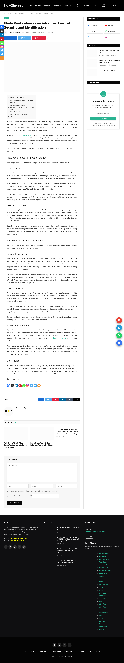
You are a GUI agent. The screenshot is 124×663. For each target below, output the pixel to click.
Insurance (57, 5)
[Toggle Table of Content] (32, 97)
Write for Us (103, 5)
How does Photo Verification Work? (21, 100)
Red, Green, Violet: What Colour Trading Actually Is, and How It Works (15, 445)
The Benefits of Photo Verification (21, 107)
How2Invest (68, 656)
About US (34, 651)
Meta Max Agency (15, 32)
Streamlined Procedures (20, 114)
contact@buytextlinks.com (18, 538)
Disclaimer (70, 651)
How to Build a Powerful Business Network (68, 528)
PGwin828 (102, 621)
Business (47, 5)
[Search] (119, 5)
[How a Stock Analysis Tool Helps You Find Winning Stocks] (42, 433)
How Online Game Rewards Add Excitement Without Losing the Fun (67, 550)
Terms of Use (82, 651)
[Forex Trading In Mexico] (92, 72)
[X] (12, 384)
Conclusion (13, 116)
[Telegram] (35, 384)
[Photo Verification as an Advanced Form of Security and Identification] (42, 67)
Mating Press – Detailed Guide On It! (109, 51)
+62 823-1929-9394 (17, 541)
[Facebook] (8, 384)
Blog (94, 5)
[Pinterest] (20, 384)
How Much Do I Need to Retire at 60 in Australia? (109, 61)
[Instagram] (27, 384)
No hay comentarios (38, 32)
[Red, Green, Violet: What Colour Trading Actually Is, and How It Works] (16, 433)
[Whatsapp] (24, 384)
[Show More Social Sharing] (48, 38)
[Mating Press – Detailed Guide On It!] (92, 53)
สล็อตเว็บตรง (103, 613)
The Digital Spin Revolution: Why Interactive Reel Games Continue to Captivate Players (67, 432)
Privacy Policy (104, 125)
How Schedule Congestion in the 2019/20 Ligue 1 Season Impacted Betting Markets (68, 539)
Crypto (86, 5)
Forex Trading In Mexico (107, 70)
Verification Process (18, 105)
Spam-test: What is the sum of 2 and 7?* (19, 496)
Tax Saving (78, 5)
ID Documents (16, 103)
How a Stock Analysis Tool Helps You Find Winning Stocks (41, 444)
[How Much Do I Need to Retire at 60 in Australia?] (92, 63)
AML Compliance (18, 112)
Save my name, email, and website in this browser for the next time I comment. (33, 491)
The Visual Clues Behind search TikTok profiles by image (67, 561)
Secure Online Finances (19, 110)
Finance (38, 5)
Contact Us (45, 651)
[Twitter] (31, 384)
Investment (68, 5)
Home (30, 5)
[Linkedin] (16, 384)
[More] (39, 384)
